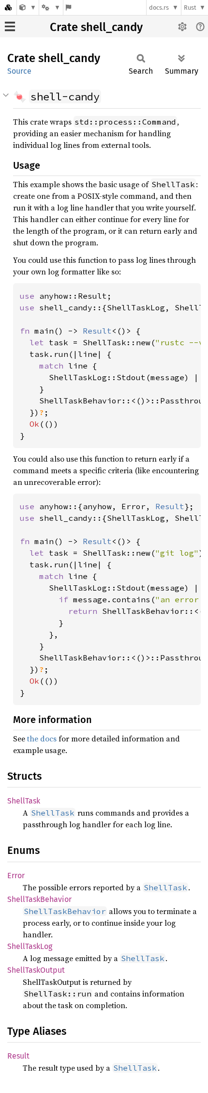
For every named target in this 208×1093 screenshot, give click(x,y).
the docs (42, 738)
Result (18, 1056)
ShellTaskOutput (36, 970)
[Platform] (50, 7)
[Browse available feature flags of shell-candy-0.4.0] (68, 7)
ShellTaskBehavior (39, 899)
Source (19, 71)
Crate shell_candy (96, 27)
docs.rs (159, 7)
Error (16, 875)
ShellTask (23, 800)
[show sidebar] (10, 26)
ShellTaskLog (29, 946)
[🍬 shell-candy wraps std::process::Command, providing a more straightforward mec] (28, 7)
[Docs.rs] (8, 7)
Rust (190, 7)
